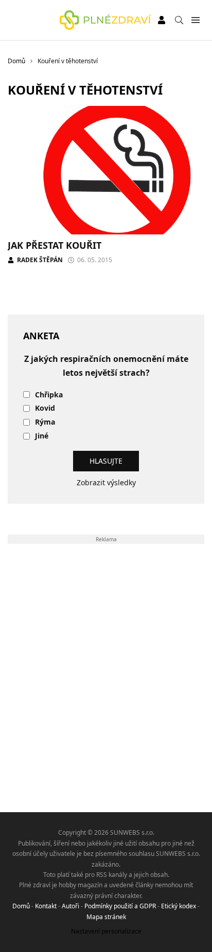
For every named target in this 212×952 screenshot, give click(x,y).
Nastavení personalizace (106, 931)
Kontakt (46, 906)
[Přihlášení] (161, 20)
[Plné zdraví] (105, 20)
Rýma (45, 422)
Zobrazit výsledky (106, 482)
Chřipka (49, 395)
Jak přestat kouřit (54, 245)
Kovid (45, 408)
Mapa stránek (106, 916)
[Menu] (195, 20)
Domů (21, 906)
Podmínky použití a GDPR (120, 906)
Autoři (70, 906)
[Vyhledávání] (179, 20)
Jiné (41, 436)
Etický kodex (178, 906)
